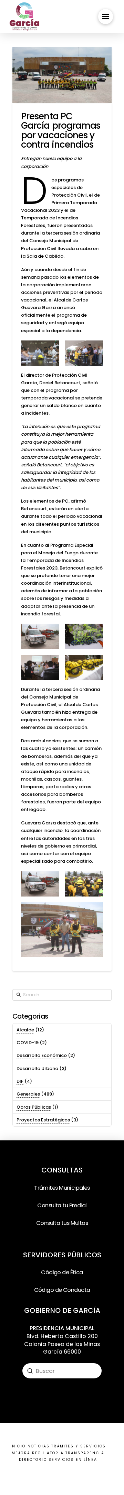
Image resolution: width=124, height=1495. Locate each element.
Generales (28, 1094)
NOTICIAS (39, 1446)
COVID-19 (28, 1042)
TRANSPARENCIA (84, 1453)
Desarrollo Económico (42, 1055)
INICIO (17, 1446)
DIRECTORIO (33, 1459)
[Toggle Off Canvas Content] (105, 16)
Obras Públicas (34, 1107)
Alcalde (25, 1030)
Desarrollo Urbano (37, 1068)
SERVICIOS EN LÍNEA (73, 1459)
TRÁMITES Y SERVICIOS (78, 1446)
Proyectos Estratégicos (43, 1120)
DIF (20, 1081)
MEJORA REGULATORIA (37, 1453)
